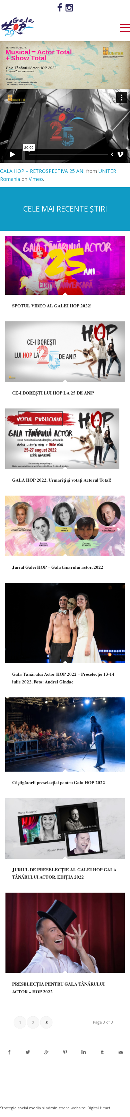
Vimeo (36, 179)
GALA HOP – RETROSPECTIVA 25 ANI (42, 171)
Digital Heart (98, 1107)
